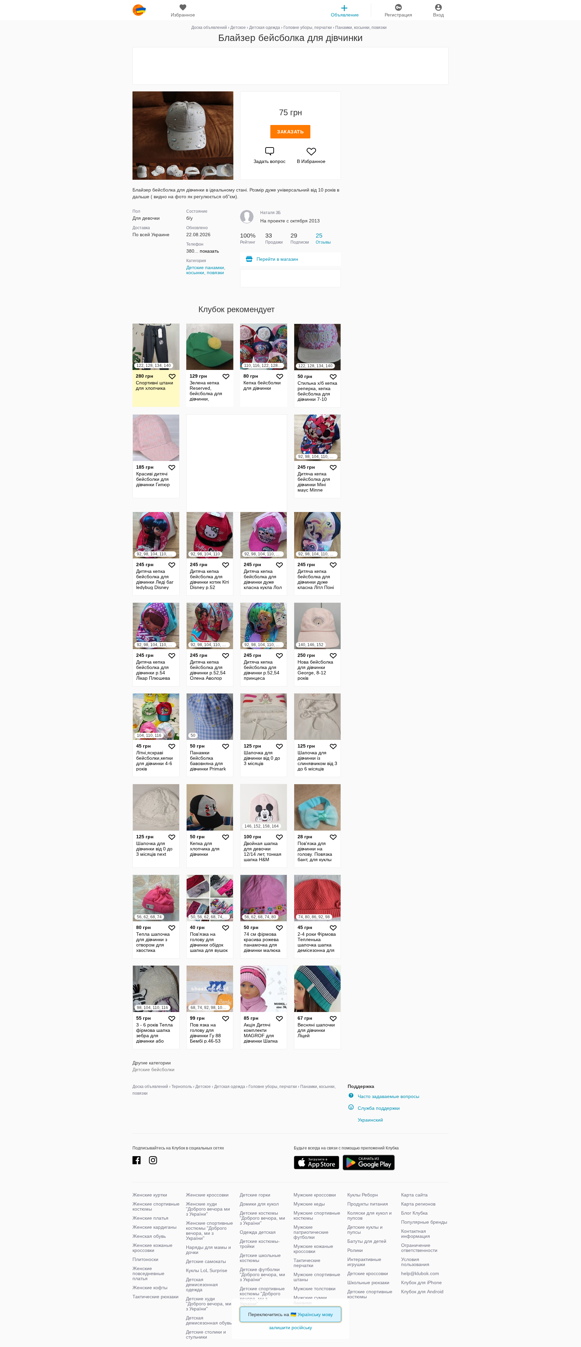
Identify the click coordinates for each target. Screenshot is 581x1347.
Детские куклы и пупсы (365, 1229)
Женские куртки (149, 1194)
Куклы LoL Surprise (206, 1270)
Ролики (355, 1250)
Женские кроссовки (207, 1194)
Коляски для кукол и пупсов (369, 1215)
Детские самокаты (206, 1261)
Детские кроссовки (367, 1273)
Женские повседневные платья (148, 1273)
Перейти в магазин (277, 259)
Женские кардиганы (154, 1227)
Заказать (290, 131)
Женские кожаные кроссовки (152, 1248)
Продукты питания (367, 1204)
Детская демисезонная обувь (209, 1320)
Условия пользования (415, 1262)
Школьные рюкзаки (368, 1282)
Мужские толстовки (315, 1288)
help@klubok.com (420, 1273)
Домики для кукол (259, 1204)
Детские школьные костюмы (260, 1258)
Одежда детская (258, 1232)
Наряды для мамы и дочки (208, 1250)
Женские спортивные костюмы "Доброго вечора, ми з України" (209, 1230)
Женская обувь (149, 1236)
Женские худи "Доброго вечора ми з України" (208, 1209)
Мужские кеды (309, 1204)
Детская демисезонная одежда (202, 1284)
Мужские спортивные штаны (317, 1277)
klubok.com (139, 10)
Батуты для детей (366, 1241)
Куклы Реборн (362, 1194)
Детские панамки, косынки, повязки (205, 270)
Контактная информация (415, 1233)
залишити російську (290, 1327)
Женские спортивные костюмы (156, 1206)
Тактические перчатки (307, 1263)
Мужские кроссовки (315, 1194)
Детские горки (255, 1194)
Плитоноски (145, 1259)
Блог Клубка (414, 1213)
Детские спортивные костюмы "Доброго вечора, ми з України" (262, 1296)
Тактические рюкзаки (155, 1296)
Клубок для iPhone (421, 1282)
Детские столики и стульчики (206, 1334)
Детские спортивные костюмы (369, 1294)
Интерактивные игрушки (364, 1262)
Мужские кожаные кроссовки (313, 1249)
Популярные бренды (424, 1222)
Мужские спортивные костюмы (317, 1215)
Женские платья (150, 1218)
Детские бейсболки (153, 1069)
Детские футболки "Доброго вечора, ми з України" (262, 1274)
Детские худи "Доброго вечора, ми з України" (208, 1303)
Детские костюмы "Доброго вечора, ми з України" (262, 1218)
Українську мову (315, 1314)
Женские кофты (149, 1287)
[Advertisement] (290, 66)
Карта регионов (418, 1204)
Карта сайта (414, 1194)
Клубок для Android (422, 1291)
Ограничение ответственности (419, 1248)
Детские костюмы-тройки (260, 1243)
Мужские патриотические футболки (311, 1232)
